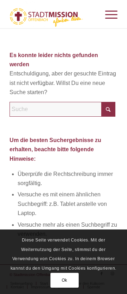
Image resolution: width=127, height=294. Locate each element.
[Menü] (107, 14)
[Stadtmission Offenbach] (53, 14)
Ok (64, 280)
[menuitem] (107, 14)
